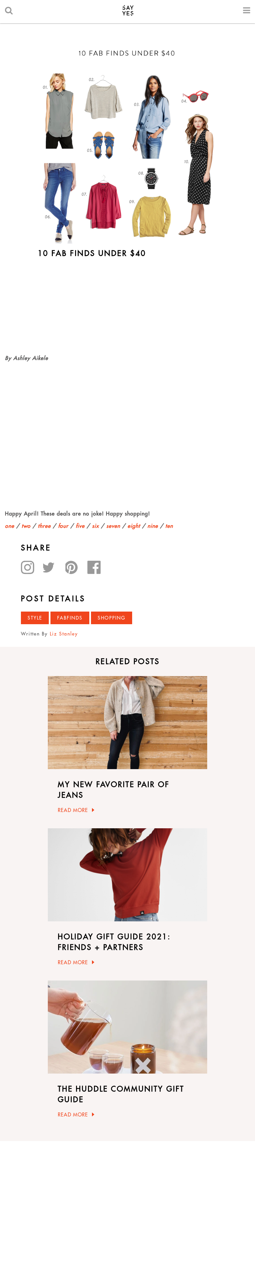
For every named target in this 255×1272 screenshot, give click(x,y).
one (9, 525)
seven (113, 525)
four (63, 525)
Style (35, 618)
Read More (73, 810)
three (44, 525)
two (26, 525)
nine (152, 525)
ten (169, 525)
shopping (112, 618)
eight (134, 525)
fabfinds (70, 618)
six (95, 525)
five (80, 525)
